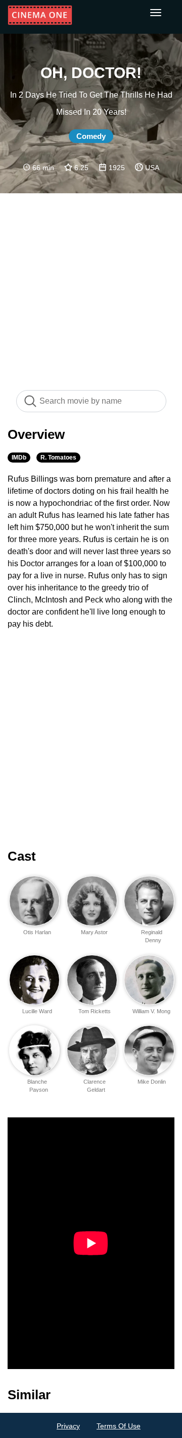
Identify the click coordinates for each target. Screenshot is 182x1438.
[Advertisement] (91, 286)
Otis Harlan (37, 932)
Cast (22, 856)
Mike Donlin (152, 1082)
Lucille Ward (37, 1011)
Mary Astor (94, 932)
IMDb (19, 457)
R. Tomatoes (58, 457)
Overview (36, 434)
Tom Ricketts (94, 1011)
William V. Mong (151, 1011)
